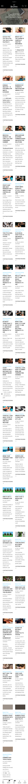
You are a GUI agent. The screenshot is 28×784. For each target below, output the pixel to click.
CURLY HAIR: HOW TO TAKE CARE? (19, 675)
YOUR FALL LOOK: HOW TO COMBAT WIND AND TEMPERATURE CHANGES (20, 371)
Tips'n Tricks (18, 185)
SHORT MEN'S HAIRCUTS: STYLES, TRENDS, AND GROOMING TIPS (20, 190)
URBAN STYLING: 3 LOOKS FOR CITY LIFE (20, 417)
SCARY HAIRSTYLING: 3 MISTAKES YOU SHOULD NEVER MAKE (7, 371)
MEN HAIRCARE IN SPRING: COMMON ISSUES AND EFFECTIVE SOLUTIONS (20, 139)
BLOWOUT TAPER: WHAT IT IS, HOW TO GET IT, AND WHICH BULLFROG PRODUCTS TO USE (7, 327)
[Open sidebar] (2, 394)
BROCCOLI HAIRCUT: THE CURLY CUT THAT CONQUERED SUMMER (8, 139)
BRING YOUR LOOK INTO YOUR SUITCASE (8, 457)
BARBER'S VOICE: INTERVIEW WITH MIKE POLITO (20, 717)
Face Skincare (6, 231)
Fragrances (22, 541)
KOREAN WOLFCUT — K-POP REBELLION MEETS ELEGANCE (7, 88)
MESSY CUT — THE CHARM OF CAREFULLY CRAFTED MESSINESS (19, 40)
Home (11, 19)
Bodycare (8, 229)
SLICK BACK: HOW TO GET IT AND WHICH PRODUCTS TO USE (19, 236)
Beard (4, 229)
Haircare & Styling (7, 35)
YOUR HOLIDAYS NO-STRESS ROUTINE (20, 544)
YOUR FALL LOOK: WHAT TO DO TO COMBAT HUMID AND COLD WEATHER (8, 419)
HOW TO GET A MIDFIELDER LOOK (19, 498)
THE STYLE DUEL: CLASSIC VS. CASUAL (8, 234)
